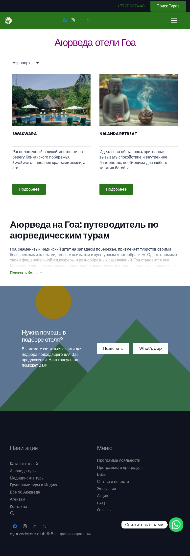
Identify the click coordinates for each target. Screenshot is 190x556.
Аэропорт (21, 63)
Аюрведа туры (23, 471)
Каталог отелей (24, 464)
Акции (102, 496)
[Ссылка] (8, 20)
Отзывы (104, 510)
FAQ (101, 503)
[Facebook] (65, 20)
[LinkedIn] (81, 20)
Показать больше (26, 273)
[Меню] (174, 20)
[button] (12, 514)
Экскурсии (106, 489)
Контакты (18, 506)
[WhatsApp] (89, 20)
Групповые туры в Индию (33, 485)
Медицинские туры (27, 478)
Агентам (17, 499)
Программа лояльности (118, 460)
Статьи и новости (113, 481)
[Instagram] (73, 20)
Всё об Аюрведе (25, 492)
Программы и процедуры (120, 467)
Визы (102, 474)
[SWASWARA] (51, 134)
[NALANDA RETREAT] (138, 134)
